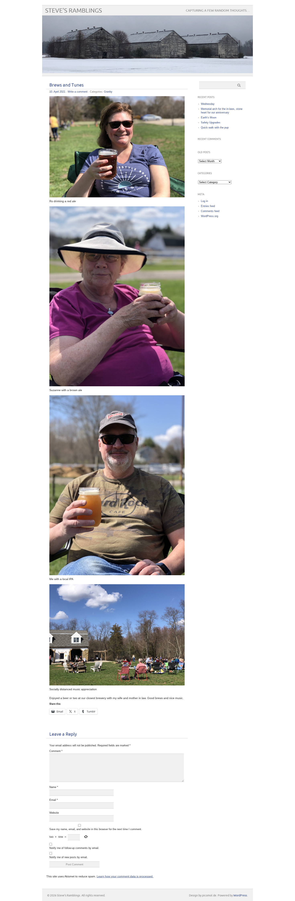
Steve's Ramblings (73, 11)
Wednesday (208, 103)
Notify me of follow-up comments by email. (74, 848)
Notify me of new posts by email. (68, 857)
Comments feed (210, 211)
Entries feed (208, 206)
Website (54, 812)
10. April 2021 (57, 91)
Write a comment (77, 91)
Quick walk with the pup (215, 127)
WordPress (240, 895)
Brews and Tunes (66, 85)
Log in (204, 201)
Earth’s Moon (208, 117)
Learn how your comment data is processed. (125, 876)
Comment (55, 751)
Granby (108, 91)
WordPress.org (209, 216)
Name (53, 787)
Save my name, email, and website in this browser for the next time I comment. (95, 829)
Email (53, 799)
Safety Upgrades (210, 122)
